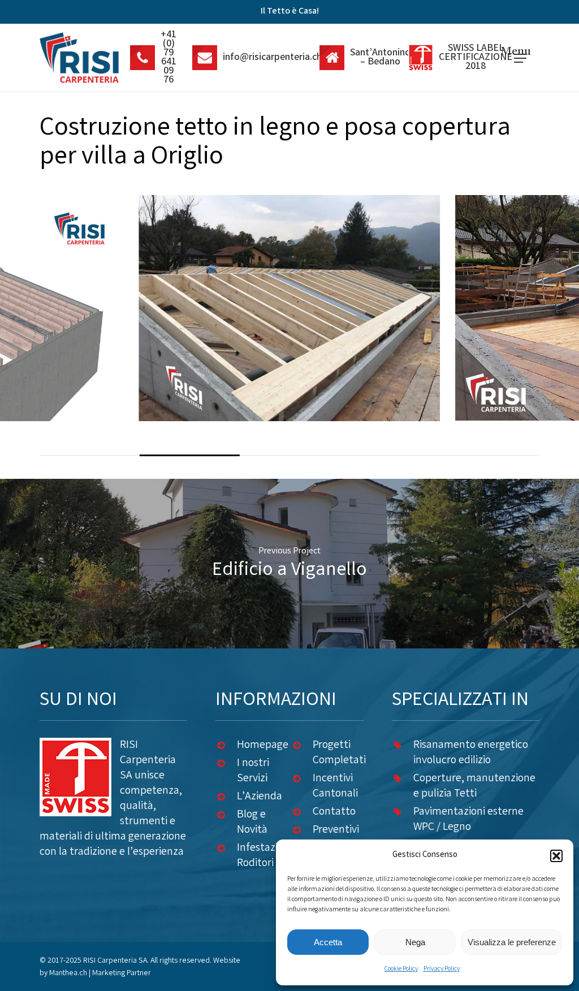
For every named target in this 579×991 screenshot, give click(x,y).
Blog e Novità (252, 822)
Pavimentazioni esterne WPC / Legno (468, 820)
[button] (556, 856)
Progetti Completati (339, 753)
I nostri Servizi (253, 771)
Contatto (334, 812)
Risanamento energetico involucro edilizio (470, 753)
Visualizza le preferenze (512, 942)
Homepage (262, 745)
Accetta (328, 942)
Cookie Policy (401, 969)
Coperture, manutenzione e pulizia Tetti (474, 786)
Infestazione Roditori (266, 856)
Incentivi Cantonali (335, 786)
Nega (415, 942)
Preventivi (336, 830)
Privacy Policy (442, 969)
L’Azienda (259, 797)
